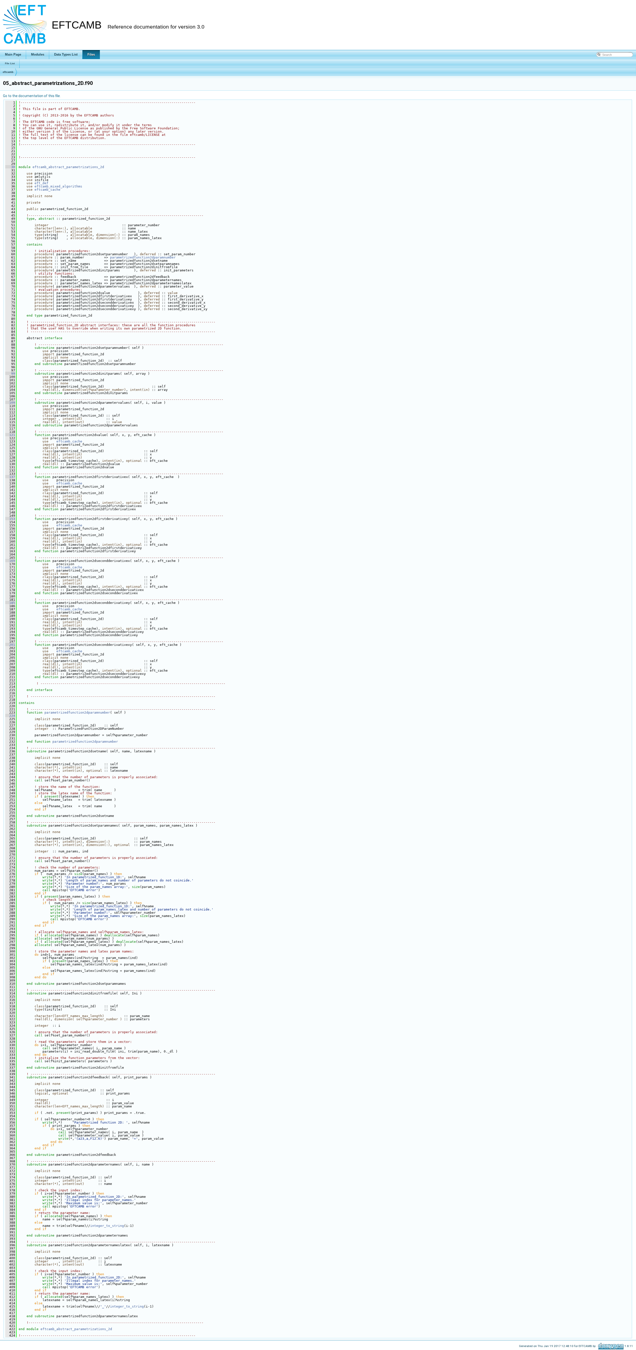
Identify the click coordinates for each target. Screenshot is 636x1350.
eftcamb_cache (47, 189)
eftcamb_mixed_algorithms (58, 186)
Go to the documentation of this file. (32, 96)
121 (10, 435)
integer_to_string (107, 1226)
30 (10, 167)
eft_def (41, 183)
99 (10, 373)
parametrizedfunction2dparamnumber (143, 257)
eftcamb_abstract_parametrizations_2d (68, 167)
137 (10, 477)
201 (10, 645)
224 (10, 716)
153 (10, 519)
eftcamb (8, 72)
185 (10, 603)
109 (10, 402)
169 (10, 561)
